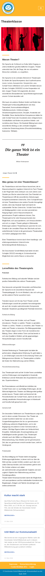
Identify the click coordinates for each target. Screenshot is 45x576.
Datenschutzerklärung (28, 564)
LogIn (32, 567)
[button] (3, 39)
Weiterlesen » (9, 515)
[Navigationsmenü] (40, 8)
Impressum (13, 564)
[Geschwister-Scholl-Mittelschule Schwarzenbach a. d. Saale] (8, 8)
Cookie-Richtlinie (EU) (19, 567)
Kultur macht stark (14, 495)
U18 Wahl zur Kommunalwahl (20, 532)
